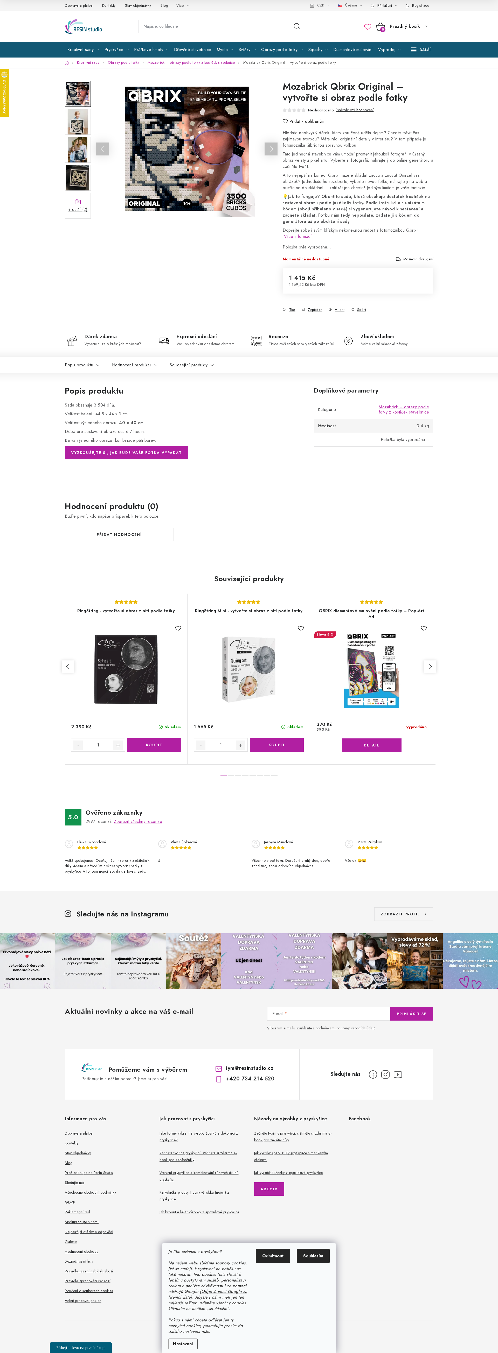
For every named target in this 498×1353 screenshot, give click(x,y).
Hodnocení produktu (131, 365)
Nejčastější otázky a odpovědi (89, 1231)
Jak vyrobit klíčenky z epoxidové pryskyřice (288, 1172)
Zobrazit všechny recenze (138, 821)
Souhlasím (313, 1256)
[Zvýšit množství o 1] (118, 745)
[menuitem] (83, 50)
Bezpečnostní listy (79, 1261)
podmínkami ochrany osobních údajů (346, 1028)
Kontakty (109, 5)
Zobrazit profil (400, 914)
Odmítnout (272, 1256)
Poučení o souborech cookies (89, 1290)
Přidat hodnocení (119, 534)
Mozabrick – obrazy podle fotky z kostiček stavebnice (404, 409)
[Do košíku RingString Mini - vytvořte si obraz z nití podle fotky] (277, 745)
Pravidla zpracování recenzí (87, 1281)
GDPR (70, 1202)
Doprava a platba (79, 5)
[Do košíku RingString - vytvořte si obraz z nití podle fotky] (154, 745)
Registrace (420, 5)
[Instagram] (385, 1074)
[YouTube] (398, 1074)
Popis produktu (79, 365)
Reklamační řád (77, 1212)
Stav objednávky (138, 5)
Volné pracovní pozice (83, 1300)
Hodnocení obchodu (82, 1251)
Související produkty (189, 365)
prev (68, 666)
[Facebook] (373, 1074)
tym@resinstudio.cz (249, 1068)
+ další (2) (78, 209)
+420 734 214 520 (250, 1079)
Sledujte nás (74, 1182)
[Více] (421, 50)
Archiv (269, 1189)
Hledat (297, 26)
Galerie (71, 1241)
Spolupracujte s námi (82, 1221)
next (430, 666)
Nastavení (183, 1344)
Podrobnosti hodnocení (355, 109)
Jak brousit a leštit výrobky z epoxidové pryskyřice (199, 1212)
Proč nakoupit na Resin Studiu (89, 1172)
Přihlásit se (412, 1013)
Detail (372, 745)
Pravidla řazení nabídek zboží (89, 1271)
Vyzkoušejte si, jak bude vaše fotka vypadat (126, 452)
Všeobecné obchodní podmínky (90, 1192)
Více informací (298, 236)
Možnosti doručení (418, 259)
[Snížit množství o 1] (78, 745)
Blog (164, 5)
